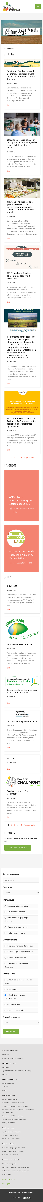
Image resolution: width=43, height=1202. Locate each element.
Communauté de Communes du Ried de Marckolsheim (22, 691)
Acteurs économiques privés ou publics (18, 981)
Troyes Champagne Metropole (22, 721)
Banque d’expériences (9, 1099)
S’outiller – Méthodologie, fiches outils (15, 1106)
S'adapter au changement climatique (16, 965)
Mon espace (6, 1184)
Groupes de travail (8, 1179)
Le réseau (5, 1055)
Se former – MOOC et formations (13, 1116)
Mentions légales (28, 1192)
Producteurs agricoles (15, 1010)
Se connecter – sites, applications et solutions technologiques (18, 1111)
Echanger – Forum (8, 1123)
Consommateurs (13, 1004)
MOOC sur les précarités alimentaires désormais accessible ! (19, 276)
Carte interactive (8, 1083)
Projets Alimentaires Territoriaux (20, 946)
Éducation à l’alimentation (17, 906)
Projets (4, 1090)
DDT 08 (10, 758)
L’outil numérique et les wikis (12, 1058)
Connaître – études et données (13, 1103)
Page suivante (29, 458)
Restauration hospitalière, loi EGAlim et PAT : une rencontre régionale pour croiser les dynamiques (21, 422)
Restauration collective (16, 958)
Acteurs (5, 1087)
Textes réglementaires (16, 933)
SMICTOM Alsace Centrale (19, 644)
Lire (8, 105)
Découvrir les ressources (17, 848)
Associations (12, 989)
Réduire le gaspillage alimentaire (20, 952)
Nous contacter (14, 1192)
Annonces (5, 1074)
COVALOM (12, 586)
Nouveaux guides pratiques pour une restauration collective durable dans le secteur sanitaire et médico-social (20, 207)
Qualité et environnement (17, 927)
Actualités (5, 1067)
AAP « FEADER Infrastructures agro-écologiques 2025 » (20, 500)
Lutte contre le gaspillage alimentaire (16, 919)
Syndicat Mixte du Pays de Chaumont (19, 792)
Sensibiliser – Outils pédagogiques (14, 1119)
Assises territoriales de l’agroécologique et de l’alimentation (21, 555)
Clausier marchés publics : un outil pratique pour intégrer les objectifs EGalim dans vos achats (22, 144)
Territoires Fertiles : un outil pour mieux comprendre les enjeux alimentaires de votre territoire (21, 75)
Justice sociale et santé (16, 912)
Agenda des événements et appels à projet (17, 1071)
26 (21, 458)
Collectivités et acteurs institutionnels (15, 996)
